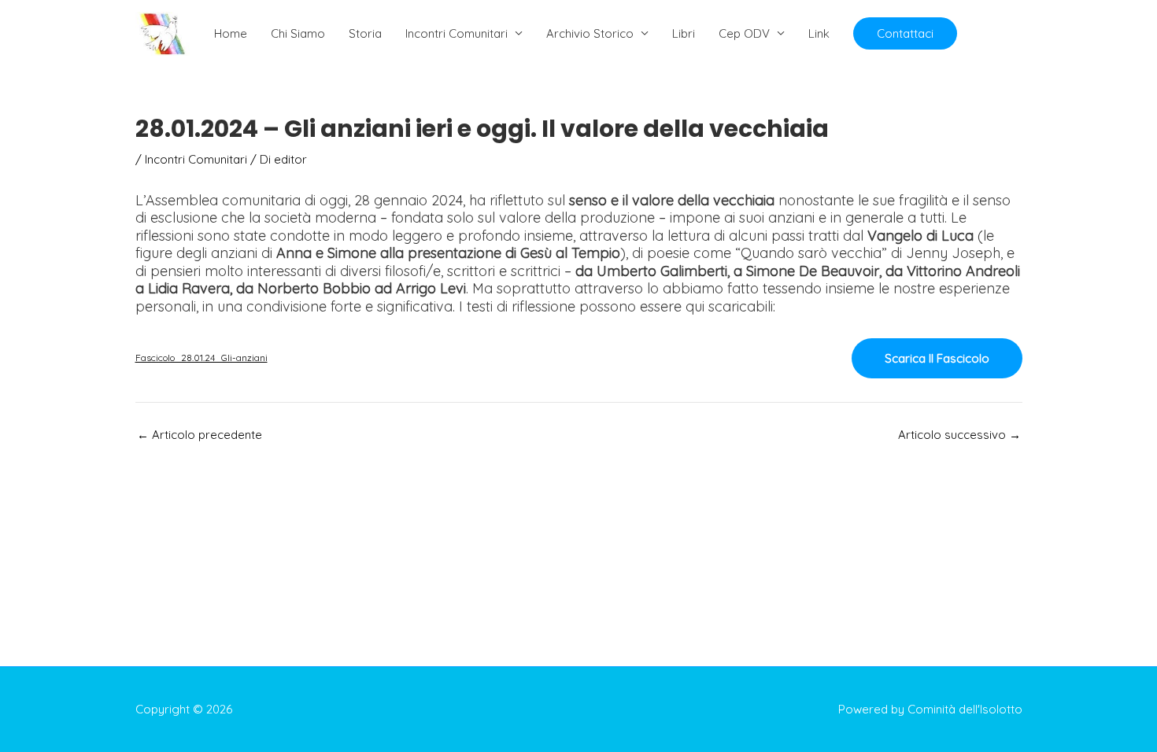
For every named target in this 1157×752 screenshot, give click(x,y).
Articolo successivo (959, 435)
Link (819, 33)
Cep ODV (744, 33)
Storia (365, 33)
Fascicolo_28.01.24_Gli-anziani (201, 357)
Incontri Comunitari (456, 33)
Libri (683, 33)
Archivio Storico (590, 33)
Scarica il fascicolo (937, 358)
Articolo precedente (199, 435)
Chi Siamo (298, 33)
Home (230, 33)
